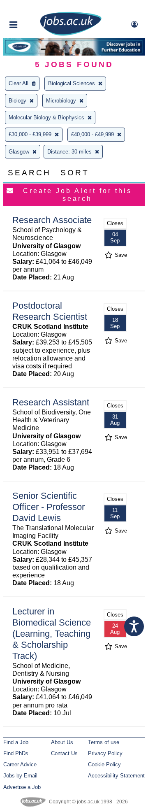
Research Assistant (50, 402)
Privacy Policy (105, 753)
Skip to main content (32, 7)
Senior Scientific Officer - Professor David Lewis (48, 507)
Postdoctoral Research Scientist (49, 311)
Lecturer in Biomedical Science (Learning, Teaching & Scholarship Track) (51, 633)
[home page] (71, 33)
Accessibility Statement (116, 775)
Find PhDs (15, 753)
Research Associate (52, 220)
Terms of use (103, 742)
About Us (62, 742)
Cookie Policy (104, 764)
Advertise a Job (22, 787)
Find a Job (15, 742)
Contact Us (64, 753)
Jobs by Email (20, 775)
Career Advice (20, 764)
